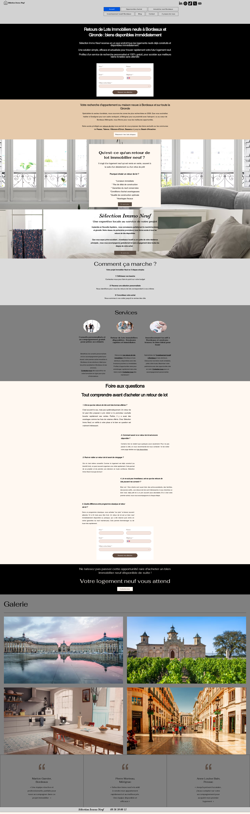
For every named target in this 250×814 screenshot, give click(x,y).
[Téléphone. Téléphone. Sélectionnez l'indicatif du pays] (129, 78)
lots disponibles (142, 449)
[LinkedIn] (181, 3)
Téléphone (129, 74)
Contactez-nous (127, 372)
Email (101, 74)
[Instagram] (185, 3)
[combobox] (125, 86)
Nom (101, 66)
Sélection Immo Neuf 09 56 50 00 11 (102, 809)
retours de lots (108, 126)
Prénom (128, 66)
